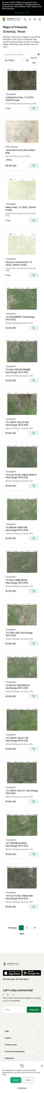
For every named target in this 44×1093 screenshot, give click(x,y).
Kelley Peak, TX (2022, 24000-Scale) (21, 208)
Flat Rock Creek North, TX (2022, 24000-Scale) (19, 263)
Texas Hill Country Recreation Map (20, 151)
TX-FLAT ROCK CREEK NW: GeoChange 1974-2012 (19, 897)
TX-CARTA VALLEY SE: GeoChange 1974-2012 (17, 739)
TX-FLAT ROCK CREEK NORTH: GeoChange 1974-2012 (21, 476)
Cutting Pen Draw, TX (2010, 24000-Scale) (20, 98)
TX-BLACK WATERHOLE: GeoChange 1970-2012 (18, 686)
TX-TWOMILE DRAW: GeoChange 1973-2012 (17, 844)
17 (35, 928)
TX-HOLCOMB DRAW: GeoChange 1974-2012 (17, 581)
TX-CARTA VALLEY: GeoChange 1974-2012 (22, 792)
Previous (12, 928)
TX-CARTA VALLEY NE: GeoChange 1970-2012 (17, 423)
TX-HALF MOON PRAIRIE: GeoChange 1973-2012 (18, 371)
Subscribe (34, 1009)
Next (22, 933)
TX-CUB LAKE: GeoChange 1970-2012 (19, 634)
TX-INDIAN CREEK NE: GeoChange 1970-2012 (17, 528)
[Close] (42, 1065)
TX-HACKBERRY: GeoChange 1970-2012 (20, 318)
